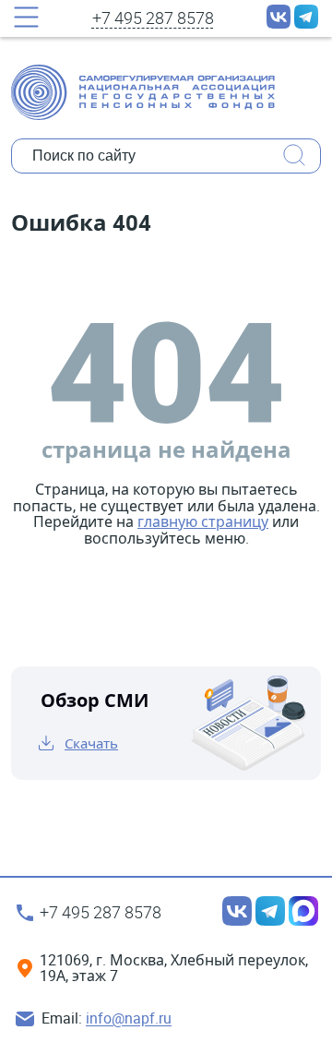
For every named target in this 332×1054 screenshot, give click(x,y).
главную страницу (202, 521)
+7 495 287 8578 (153, 18)
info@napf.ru (129, 1019)
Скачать (91, 743)
